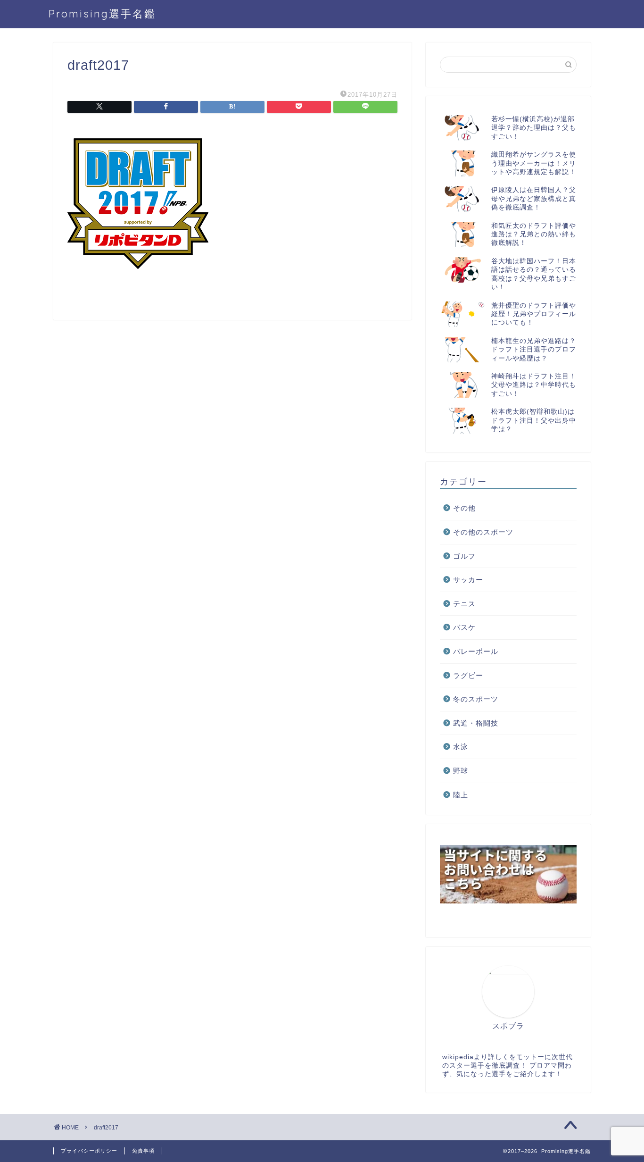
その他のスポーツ (483, 532)
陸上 (460, 795)
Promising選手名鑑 (102, 13)
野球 (460, 771)
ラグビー (468, 675)
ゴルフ (464, 556)
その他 (464, 508)
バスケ (464, 627)
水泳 (460, 747)
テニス (464, 604)
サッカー (468, 580)
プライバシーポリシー (89, 1151)
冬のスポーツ (475, 699)
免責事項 (143, 1151)
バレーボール (475, 651)
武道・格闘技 (475, 723)
